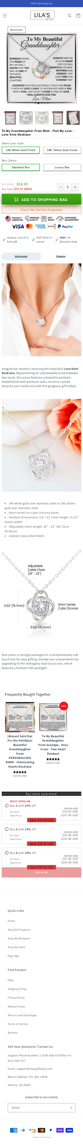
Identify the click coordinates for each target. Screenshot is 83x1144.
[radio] (41, 810)
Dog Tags (13, 956)
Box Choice (9, 160)
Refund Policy (16, 1006)
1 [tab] (35, 103)
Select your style (13, 143)
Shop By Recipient (19, 938)
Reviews (13, 1032)
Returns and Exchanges (22, 1015)
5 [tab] (47, 103)
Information (21, 256)
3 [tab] (41, 103)
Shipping (60, 256)
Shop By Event (16, 947)
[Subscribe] (71, 1107)
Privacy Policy (16, 997)
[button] (5, 15)
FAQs (11, 980)
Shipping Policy (17, 989)
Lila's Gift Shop (45, 1137)
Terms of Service (18, 1024)
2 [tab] (38, 103)
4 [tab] (44, 103)
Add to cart (41, 872)
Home (11, 921)
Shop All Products (19, 929)
